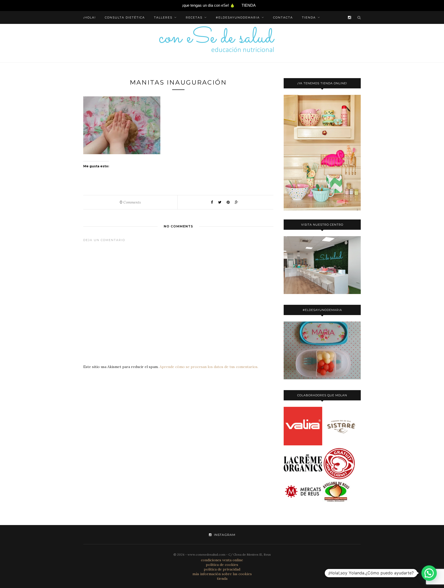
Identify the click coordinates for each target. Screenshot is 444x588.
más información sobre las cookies (222, 574)
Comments (130, 202)
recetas (194, 17)
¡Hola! (89, 17)
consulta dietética (125, 17)
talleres (163, 17)
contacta (283, 17)
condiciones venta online (222, 560)
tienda (309, 17)
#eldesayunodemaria (238, 17)
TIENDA (249, 5)
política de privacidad (222, 569)
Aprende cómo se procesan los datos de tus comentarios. (209, 366)
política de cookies (222, 564)
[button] (429, 573)
